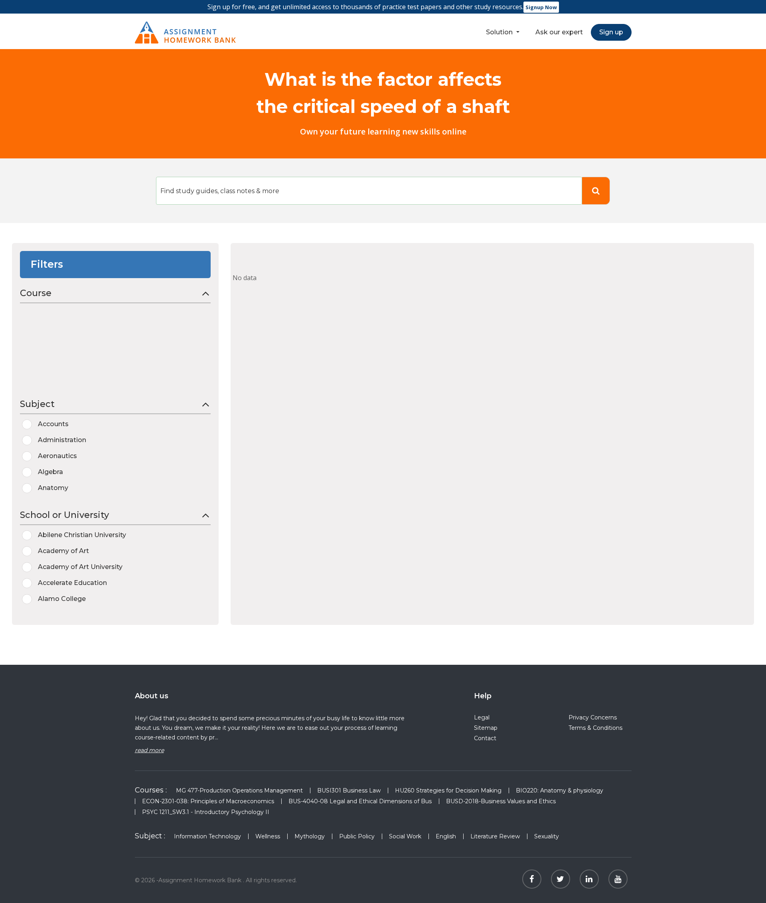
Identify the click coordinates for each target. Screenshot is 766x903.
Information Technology (207, 836)
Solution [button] (500, 32)
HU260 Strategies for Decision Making (448, 790)
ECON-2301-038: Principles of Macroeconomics (208, 801)
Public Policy (357, 836)
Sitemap (486, 727)
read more (149, 750)
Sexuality (546, 836)
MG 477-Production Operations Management (239, 790)
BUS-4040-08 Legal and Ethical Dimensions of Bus (360, 801)
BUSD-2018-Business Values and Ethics (501, 801)
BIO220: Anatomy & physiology (559, 790)
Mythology (309, 836)
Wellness (267, 836)
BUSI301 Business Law (349, 790)
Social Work (405, 836)
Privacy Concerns (593, 717)
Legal (482, 717)
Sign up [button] (611, 32)
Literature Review (495, 836)
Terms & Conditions (595, 727)
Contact (485, 738)
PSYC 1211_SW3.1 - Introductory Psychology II (205, 812)
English (446, 836)
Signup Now (541, 7)
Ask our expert (559, 32)
